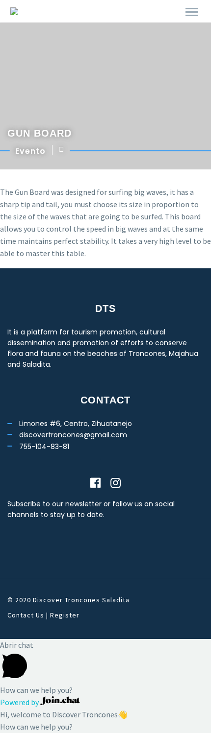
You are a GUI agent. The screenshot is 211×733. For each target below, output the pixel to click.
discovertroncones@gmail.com (73, 435)
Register (64, 615)
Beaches (145, 19)
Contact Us (25, 615)
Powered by (20, 702)
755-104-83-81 (44, 446)
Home (100, 19)
